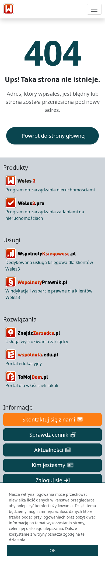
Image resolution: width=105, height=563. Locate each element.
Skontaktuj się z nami (48, 419)
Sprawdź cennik (48, 434)
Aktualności (48, 449)
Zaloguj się (49, 480)
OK (53, 551)
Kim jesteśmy (48, 465)
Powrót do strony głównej (54, 135)
